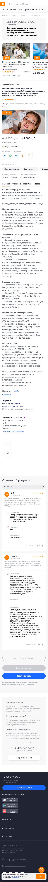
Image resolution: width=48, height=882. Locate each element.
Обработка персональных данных (13, 848)
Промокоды (29, 9)
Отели (13, 9)
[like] (38, 644)
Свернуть (6, 394)
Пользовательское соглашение (12, 850)
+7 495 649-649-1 (11, 777)
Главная (4, 15)
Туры (20, 9)
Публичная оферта (8, 852)
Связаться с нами (24, 787)
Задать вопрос (24, 676)
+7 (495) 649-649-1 (24, 748)
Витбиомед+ (15, 404)
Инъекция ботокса (11, 169)
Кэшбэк (39, 9)
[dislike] (42, 545)
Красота (23, 15)
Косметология (35, 15)
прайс (16, 391)
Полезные (8, 487)
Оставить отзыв (24, 668)
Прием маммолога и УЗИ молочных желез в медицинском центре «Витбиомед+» (15, 64)
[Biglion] (4, 4)
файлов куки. (15, 877)
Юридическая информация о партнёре (17, 409)
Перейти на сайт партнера (13, 406)
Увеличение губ (30, 169)
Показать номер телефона (13, 431)
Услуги (5, 9)
